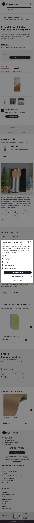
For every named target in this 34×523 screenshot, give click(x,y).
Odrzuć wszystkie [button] (17, 276)
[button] (17, 280)
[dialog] (17, 261)
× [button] (30, 241)
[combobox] (28, 242)
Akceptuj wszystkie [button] (17, 272)
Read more (13, 252)
